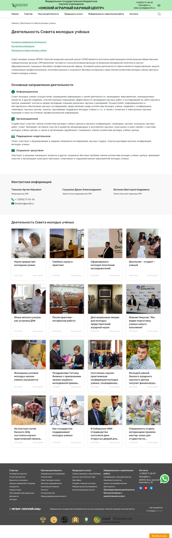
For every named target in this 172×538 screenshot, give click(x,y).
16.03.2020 (133, 442)
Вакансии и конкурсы (18, 480)
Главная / (15, 23)
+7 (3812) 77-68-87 (147, 473)
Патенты (44, 490)
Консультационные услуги (83, 490)
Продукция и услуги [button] (73, 14)
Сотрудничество (48, 493)
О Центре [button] (28, 14)
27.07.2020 (56, 442)
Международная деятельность (53, 496)
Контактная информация (22, 46)
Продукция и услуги (81, 470)
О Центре (13, 470)
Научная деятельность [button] (48, 14)
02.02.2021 (133, 331)
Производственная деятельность (119, 490)
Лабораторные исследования (84, 487)
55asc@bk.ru (144, 477)
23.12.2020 (18, 387)
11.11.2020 (56, 387)
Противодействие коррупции (21, 493)
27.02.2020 (95, 442)
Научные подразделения (51, 483)
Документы (14, 496)
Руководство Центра (18, 474)
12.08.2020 (18, 442)
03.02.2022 (18, 276)
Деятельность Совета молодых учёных (29, 50)
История (13, 499)
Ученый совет (46, 477)
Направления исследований (53, 474)
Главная (15, 14)
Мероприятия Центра (113, 480)
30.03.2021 (18, 331)
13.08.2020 (133, 387)
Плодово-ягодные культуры (84, 483)
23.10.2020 (95, 387)
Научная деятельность (51, 470)
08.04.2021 (133, 276)
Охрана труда (15, 490)
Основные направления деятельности (28, 42)
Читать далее (38, 276)
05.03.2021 (56, 331)
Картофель (76, 480)
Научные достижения (50, 487)
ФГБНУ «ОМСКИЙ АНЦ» (26, 509)
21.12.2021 (56, 276)
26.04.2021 (95, 276)
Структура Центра (17, 477)
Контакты (134, 14)
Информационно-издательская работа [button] (106, 14)
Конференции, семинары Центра (117, 477)
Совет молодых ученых (50, 480)
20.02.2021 (95, 331)
